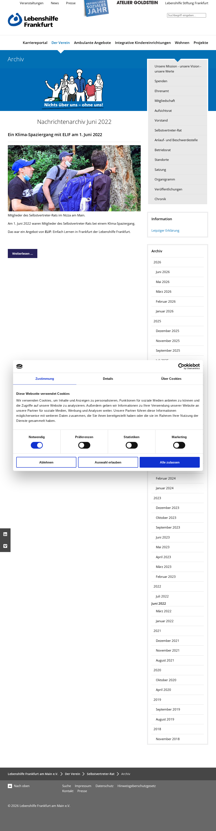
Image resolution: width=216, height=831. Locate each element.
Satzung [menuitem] (160, 169)
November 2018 (168, 739)
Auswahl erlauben (108, 462)
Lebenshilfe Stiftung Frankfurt (186, 3)
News (55, 3)
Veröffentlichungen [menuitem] (168, 189)
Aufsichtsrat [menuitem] (163, 110)
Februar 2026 (166, 301)
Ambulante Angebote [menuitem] (92, 42)
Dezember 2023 (167, 508)
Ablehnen (46, 462)
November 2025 (168, 341)
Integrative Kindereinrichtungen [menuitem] (143, 42)
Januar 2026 (165, 311)
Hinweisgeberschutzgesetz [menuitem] (136, 786)
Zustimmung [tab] (44, 378)
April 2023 (163, 557)
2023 (157, 498)
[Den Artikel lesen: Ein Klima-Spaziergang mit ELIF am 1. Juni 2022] (74, 210)
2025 (157, 321)
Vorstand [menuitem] (161, 120)
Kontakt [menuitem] (67, 791)
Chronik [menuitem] (160, 199)
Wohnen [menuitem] (182, 42)
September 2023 (168, 527)
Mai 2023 (163, 547)
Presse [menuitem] (82, 791)
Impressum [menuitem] (83, 786)
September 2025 (168, 350)
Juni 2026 (163, 272)
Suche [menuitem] (66, 786)
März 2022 (163, 611)
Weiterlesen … (20, 252)
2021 (157, 631)
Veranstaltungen (31, 3)
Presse (71, 3)
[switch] (84, 445)
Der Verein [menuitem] (60, 42)
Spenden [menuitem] (161, 81)
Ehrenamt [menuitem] (162, 91)
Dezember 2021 (167, 640)
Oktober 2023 (166, 517)
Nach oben (21, 786)
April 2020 (163, 689)
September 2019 (168, 709)
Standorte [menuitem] (162, 159)
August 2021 (165, 660)
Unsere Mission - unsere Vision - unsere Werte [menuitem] (178, 69)
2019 (157, 699)
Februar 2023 (166, 576)
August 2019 (165, 719)
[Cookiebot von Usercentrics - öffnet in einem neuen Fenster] (181, 366)
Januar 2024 (165, 488)
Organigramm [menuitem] (165, 179)
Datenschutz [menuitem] (104, 786)
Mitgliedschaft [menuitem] (165, 100)
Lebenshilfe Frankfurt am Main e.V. (33, 774)
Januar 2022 (165, 621)
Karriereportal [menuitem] (35, 42)
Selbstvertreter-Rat (101, 774)
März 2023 (163, 566)
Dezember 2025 (167, 331)
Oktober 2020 (166, 680)
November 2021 (168, 650)
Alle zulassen (170, 462)
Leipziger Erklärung (165, 230)
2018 (157, 729)
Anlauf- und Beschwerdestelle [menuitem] (176, 140)
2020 (157, 670)
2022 (157, 586)
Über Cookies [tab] (171, 378)
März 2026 (163, 291)
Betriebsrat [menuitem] (163, 150)
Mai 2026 (163, 282)
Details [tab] (108, 378)
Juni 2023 (163, 537)
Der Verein (72, 774)
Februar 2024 (166, 478)
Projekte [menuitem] (201, 42)
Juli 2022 (162, 596)
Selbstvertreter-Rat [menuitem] (168, 130)
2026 (157, 262)
